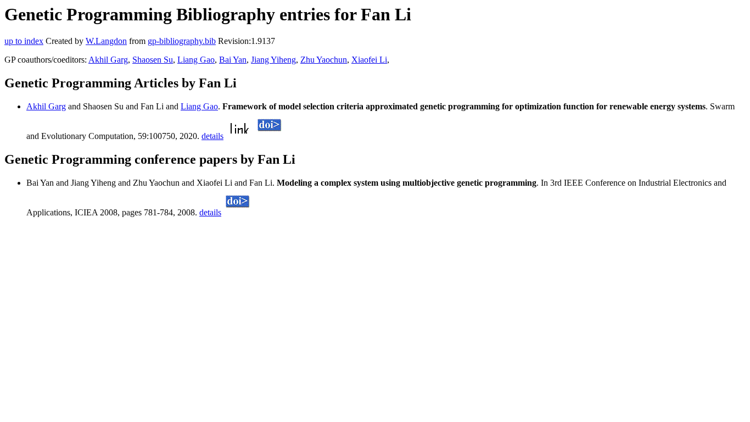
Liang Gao (196, 59)
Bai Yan (233, 59)
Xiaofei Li (369, 59)
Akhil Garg (108, 59)
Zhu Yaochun (323, 59)
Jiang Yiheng (273, 59)
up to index (23, 41)
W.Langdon (106, 41)
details (212, 136)
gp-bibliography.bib (182, 41)
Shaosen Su (152, 59)
